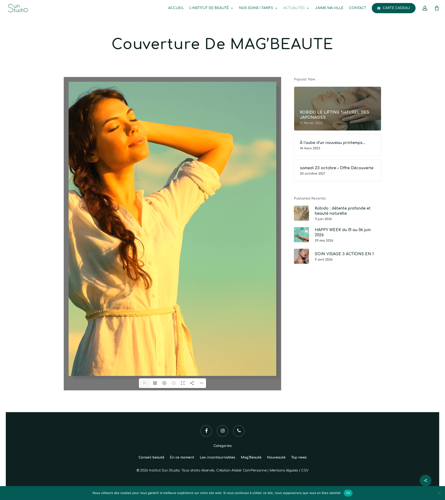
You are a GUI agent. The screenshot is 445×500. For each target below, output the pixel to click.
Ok (348, 493)
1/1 (144, 383)
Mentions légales (284, 470)
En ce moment (182, 457)
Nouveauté (276, 457)
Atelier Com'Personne (249, 470)
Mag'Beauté (251, 457)
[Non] (439, 493)
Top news (299, 457)
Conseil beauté (151, 457)
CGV (304, 470)
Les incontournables (217, 457)
